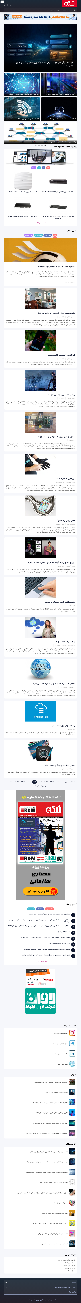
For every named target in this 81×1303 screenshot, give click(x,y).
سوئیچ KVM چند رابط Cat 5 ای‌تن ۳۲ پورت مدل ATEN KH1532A (58, 217)
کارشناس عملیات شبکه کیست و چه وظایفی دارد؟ (54, 1244)
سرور (29, 1300)
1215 (40, 782)
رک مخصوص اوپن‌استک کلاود (63, 725)
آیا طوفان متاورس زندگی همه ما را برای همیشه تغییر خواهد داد (50, 1103)
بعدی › (43, 786)
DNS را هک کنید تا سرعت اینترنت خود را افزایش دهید (54, 683)
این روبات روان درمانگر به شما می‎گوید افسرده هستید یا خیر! (51, 562)
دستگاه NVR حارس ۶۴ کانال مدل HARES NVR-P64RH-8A (58, 192)
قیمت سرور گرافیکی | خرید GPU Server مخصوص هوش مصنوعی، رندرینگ (47, 1162)
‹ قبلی (67, 782)
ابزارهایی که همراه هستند (65, 478)
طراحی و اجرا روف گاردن (66, 1260)
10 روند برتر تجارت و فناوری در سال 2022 (56, 1092)
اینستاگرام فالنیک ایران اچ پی (59, 1033)
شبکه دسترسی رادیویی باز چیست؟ (28, 119)
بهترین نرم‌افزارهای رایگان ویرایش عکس (59, 765)
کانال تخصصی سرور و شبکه (60, 1044)
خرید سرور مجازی (69, 1268)
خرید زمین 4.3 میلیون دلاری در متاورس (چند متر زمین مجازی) (50, 1123)
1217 (28, 782)
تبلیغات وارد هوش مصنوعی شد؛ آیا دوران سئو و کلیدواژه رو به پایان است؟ (43, 64)
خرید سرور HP (70, 1262)
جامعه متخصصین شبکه (61, 1054)
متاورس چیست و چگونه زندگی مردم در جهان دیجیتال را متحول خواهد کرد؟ (47, 1133)
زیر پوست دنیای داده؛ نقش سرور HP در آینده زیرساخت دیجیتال (50, 1224)
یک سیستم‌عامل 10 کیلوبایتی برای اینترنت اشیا (56, 313)
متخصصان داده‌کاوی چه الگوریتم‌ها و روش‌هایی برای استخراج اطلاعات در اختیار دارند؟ (47, 949)
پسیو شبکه (71, 1270)
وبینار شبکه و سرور (63, 1064)
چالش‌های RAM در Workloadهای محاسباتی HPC (54, 1183)
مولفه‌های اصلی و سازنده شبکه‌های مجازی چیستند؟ (23, 94)
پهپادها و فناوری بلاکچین (63, 932)
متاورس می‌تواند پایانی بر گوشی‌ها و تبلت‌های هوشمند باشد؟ (51, 1082)
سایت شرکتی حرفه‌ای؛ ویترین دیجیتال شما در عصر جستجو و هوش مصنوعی (47, 1172)
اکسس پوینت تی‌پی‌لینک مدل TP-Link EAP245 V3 (22, 192)
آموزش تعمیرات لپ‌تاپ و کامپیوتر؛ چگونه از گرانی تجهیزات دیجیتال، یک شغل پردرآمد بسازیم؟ (42, 1193)
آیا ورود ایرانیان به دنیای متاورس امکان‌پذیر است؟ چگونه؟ (52, 1113)
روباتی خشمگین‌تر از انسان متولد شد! (60, 394)
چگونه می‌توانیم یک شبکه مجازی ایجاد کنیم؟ (63, 142)
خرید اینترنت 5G (69, 1265)
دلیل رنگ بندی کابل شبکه (60, 1203)
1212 (57, 782)
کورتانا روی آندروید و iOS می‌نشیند (61, 355)
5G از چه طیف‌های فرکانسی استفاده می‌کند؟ (62, 119)
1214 (46, 782)
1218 (23, 782)
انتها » (37, 786)
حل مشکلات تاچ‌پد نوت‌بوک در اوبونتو (60, 602)
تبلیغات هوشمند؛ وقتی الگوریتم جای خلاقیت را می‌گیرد (53, 1234)
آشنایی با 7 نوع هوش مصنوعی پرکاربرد (59, 943)
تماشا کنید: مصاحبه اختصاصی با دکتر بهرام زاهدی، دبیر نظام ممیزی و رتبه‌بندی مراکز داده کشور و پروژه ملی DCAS (39, 926)
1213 (52, 782)
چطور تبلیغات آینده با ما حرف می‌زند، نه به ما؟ (56, 266)
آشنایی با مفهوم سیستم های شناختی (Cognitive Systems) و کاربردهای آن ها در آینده (46, 955)
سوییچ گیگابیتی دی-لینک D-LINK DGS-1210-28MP (22, 216)
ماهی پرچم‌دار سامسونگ (65, 520)
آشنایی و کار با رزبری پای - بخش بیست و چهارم (56, 436)
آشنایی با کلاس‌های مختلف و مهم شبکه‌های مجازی (60, 94)
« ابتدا (73, 782)
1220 (11, 782)
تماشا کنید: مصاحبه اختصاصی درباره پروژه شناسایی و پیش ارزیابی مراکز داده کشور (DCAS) (45, 938)
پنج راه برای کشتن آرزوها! (65, 641)
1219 (17, 782)
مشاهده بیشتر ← (40, 223)
